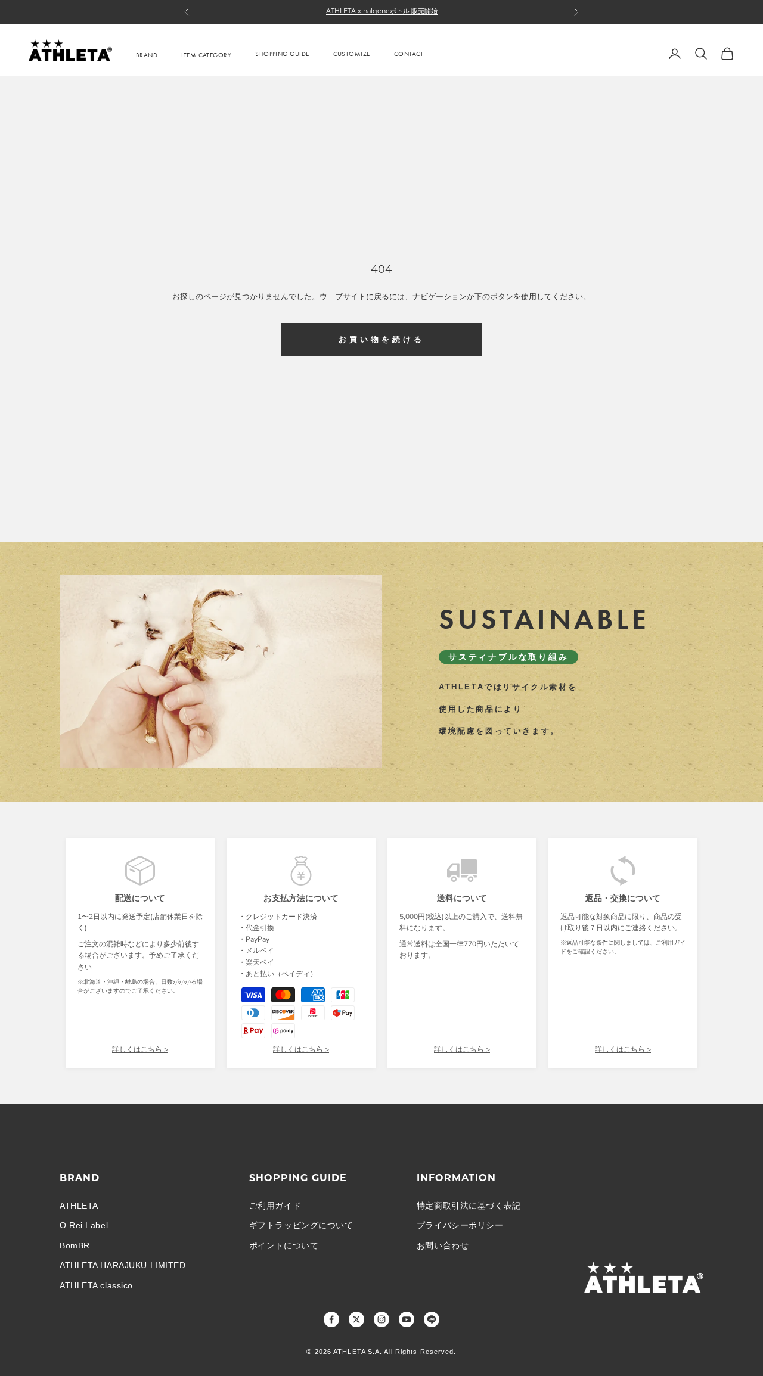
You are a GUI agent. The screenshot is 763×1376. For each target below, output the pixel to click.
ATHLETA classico (96, 1285)
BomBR (75, 1245)
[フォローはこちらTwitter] (356, 1319)
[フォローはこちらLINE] (431, 1319)
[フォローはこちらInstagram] (381, 1319)
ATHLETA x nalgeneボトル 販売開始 (382, 11)
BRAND (146, 55)
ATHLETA (79, 1205)
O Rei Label (84, 1225)
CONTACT (409, 53)
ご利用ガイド (275, 1205)
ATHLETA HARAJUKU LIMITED (122, 1265)
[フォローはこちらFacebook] (331, 1319)
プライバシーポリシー (460, 1225)
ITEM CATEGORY (206, 55)
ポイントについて (283, 1245)
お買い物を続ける (382, 339)
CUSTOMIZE (351, 53)
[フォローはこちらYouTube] (406, 1319)
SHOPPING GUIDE (282, 53)
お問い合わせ (443, 1245)
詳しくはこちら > (140, 1049)
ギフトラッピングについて (301, 1225)
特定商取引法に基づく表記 (469, 1205)
